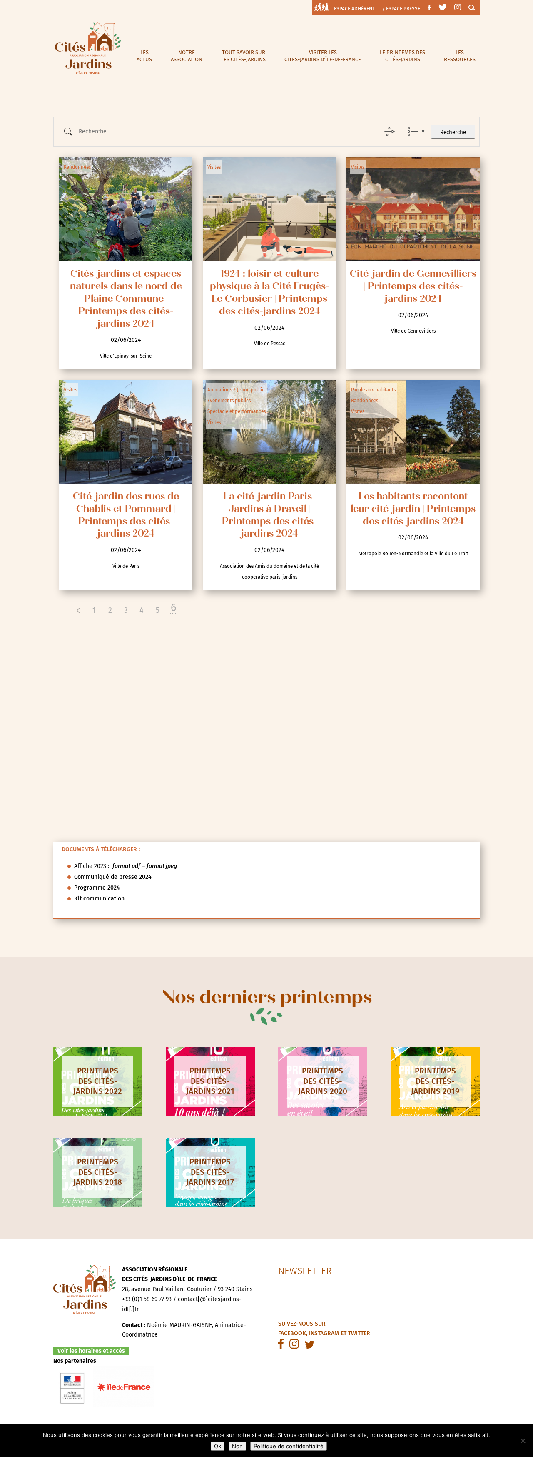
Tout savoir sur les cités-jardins (243, 56)
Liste (413, 131)
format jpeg (162, 866)
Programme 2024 (97, 887)
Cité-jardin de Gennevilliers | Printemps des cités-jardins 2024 (413, 287)
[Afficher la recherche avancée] (389, 131)
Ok (217, 1446)
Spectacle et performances (236, 411)
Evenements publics (229, 401)
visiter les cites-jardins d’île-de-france (322, 56)
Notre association (186, 56)
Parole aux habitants (373, 390)
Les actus (144, 56)
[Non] (522, 1441)
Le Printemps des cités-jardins (402, 56)
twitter (359, 1333)
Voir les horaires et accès (91, 1350)
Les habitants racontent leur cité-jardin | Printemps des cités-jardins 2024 (413, 509)
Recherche (453, 132)
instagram (324, 1333)
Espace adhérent (354, 8)
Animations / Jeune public (235, 390)
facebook (292, 1333)
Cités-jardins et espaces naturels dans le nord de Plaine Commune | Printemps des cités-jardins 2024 (126, 299)
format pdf (126, 866)
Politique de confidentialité (289, 1446)
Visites (214, 167)
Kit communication (99, 898)
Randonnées (77, 167)
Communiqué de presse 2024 (113, 876)
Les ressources (460, 56)
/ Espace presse (401, 8)
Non (237, 1446)
